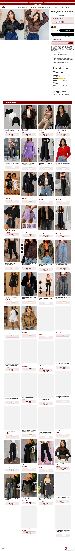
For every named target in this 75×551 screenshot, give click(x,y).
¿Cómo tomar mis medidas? (62, 43)
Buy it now (63, 34)
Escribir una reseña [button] (68, 76)
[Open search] (66, 7)
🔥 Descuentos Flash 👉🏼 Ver (37, 0)
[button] (55, 79)
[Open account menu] (69, 7)
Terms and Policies (14, 548)
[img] (58, 91)
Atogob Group (7, 548)
